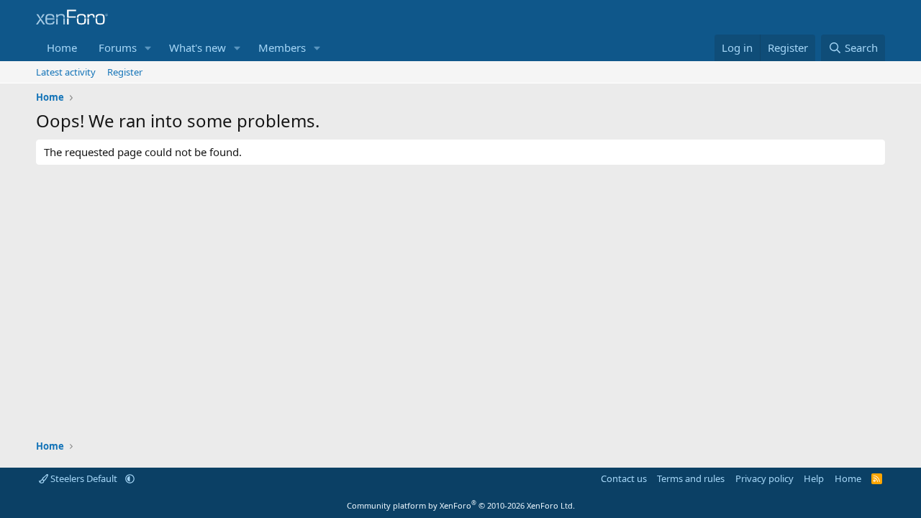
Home (62, 47)
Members (282, 47)
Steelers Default (83, 478)
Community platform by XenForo (461, 505)
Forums (118, 47)
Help (814, 478)
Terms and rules (691, 478)
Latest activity (66, 71)
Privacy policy (764, 478)
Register (124, 71)
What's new (197, 47)
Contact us (624, 478)
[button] (148, 48)
